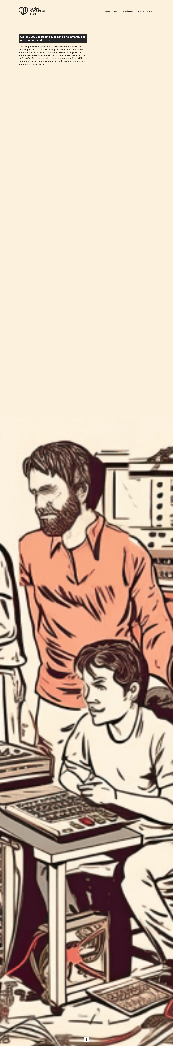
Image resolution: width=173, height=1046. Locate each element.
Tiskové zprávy (128, 11)
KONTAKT (150, 11)
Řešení (116, 11)
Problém (107, 11)
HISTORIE (140, 11)
